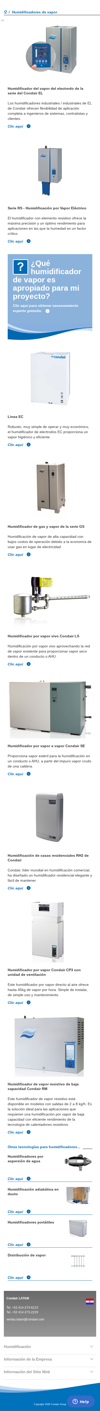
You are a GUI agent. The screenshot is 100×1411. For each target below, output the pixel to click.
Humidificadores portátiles (31, 1222)
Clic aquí (16, 126)
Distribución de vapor (27, 1255)
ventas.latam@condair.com (25, 1319)
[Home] (5, 12)
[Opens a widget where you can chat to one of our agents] (81, 1402)
